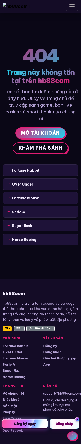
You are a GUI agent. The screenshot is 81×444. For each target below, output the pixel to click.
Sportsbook (13, 430)
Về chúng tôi (13, 393)
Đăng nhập (52, 352)
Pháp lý (9, 412)
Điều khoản (12, 399)
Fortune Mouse (15, 358)
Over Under (13, 352)
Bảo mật (10, 406)
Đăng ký (50, 346)
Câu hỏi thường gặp (59, 358)
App (46, 364)
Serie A (9, 364)
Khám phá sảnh (41, 148)
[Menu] (72, 6)
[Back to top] (72, 435)
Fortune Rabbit (15, 346)
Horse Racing (14, 377)
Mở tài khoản (40, 133)
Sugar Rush (12, 370)
